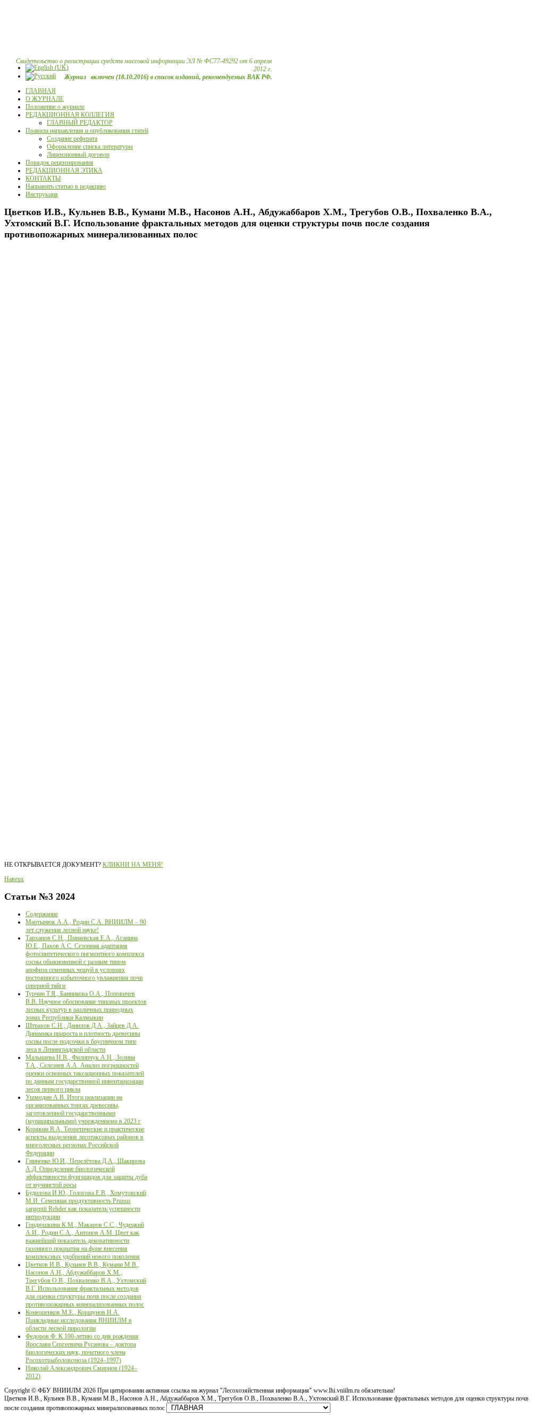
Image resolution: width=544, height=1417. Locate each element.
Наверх (14, 879)
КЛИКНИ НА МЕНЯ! (133, 864)
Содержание (42, 914)
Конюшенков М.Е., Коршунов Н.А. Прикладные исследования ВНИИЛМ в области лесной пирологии (79, 1320)
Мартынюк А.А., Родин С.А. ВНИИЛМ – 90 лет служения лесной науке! (86, 926)
